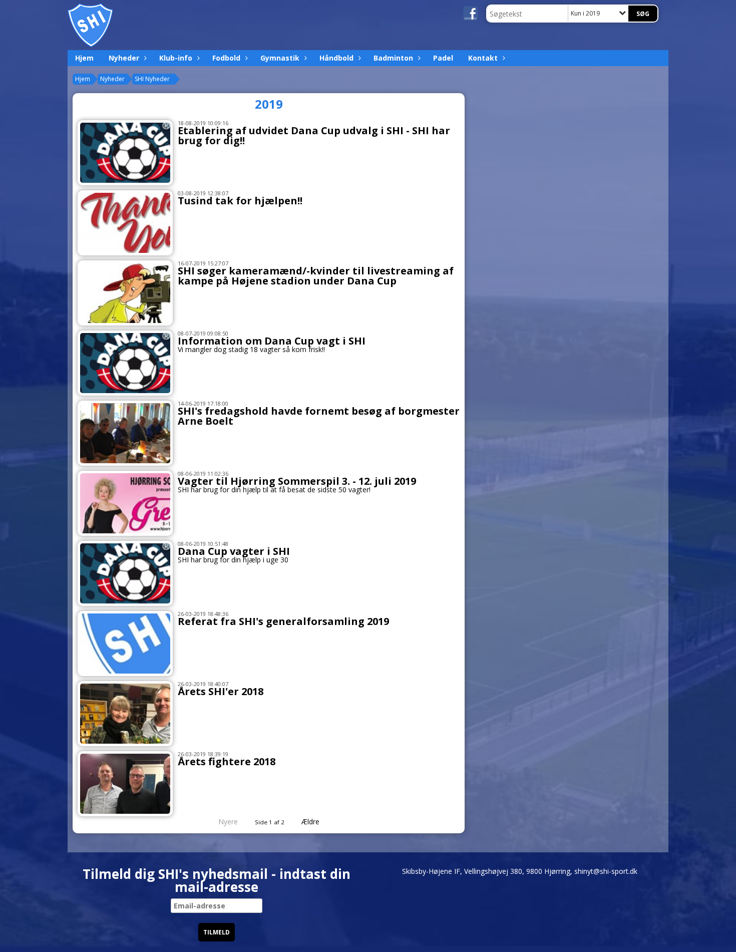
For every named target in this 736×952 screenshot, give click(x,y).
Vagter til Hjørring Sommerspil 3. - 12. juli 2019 (297, 481)
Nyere (228, 821)
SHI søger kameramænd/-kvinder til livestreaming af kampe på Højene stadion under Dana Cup (316, 275)
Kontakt (483, 58)
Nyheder (124, 58)
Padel (443, 58)
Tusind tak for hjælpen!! (240, 200)
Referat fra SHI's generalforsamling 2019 (283, 621)
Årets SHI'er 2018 (220, 691)
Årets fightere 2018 (226, 761)
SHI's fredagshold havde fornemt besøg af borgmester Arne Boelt (319, 416)
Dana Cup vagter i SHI (234, 551)
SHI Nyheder (152, 79)
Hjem (84, 58)
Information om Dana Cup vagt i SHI (271, 341)
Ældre (311, 821)
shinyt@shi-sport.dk (605, 871)
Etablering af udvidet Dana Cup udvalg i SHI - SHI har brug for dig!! (314, 135)
